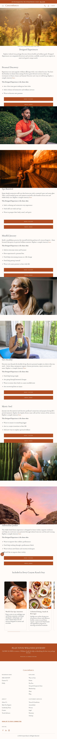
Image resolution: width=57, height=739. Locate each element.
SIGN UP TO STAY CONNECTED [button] (12, 721)
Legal (30, 710)
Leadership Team (6, 707)
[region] (28, 606)
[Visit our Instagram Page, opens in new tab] (9, 730)
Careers (4, 710)
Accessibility (32, 705)
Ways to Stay (32, 678)
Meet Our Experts (6, 705)
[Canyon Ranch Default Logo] (12, 6)
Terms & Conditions (34, 702)
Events (30, 680)
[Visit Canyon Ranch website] (28, 670)
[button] (48, 5)
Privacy (31, 707)
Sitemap (31, 715)
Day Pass (31, 683)
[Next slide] (53, 602)
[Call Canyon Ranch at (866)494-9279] (45, 5)
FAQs (3, 683)
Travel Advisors (6, 713)
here (13, 78)
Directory (31, 713)
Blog (30, 694)
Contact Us (5, 680)
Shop (30, 691)
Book (53, 5)
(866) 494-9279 (6, 678)
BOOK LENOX (29, 104)
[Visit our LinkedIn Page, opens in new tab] (6, 730)
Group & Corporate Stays (35, 686)
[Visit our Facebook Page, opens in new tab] (3, 730)
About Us (4, 702)
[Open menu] (3, 6)
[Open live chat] (2, 554)
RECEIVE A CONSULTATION (28, 656)
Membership (32, 688)
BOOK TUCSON (28, 99)
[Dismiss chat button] (3, 553)
